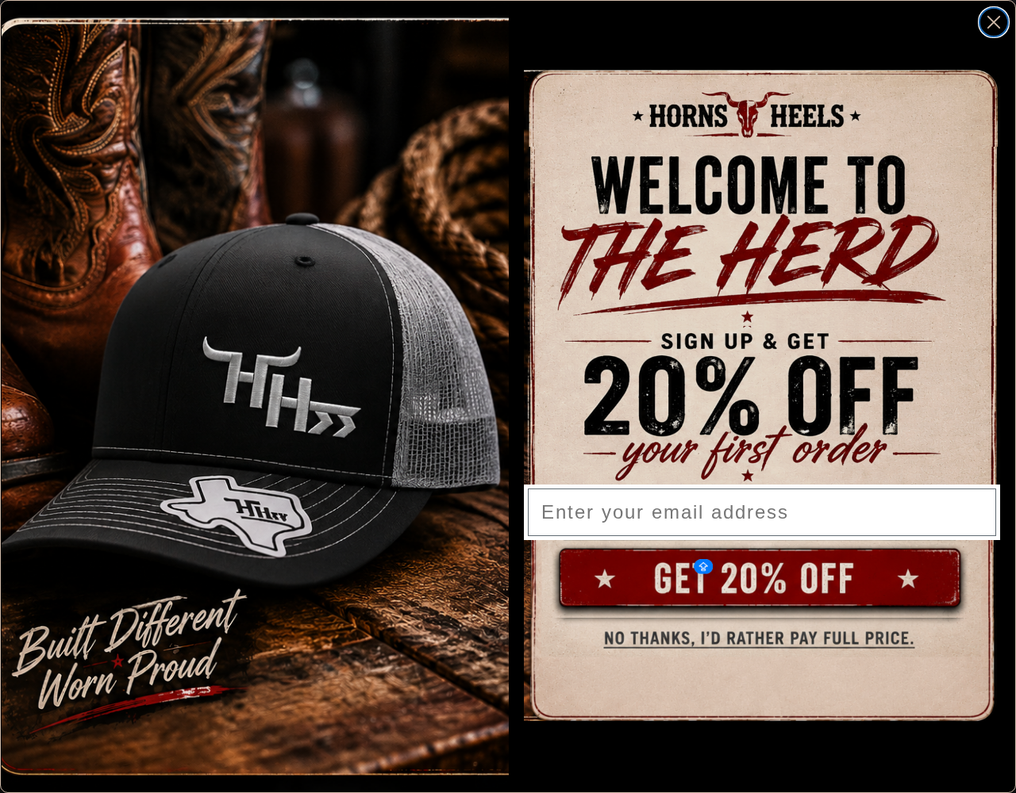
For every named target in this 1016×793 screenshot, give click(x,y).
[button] (762, 579)
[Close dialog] (993, 22)
